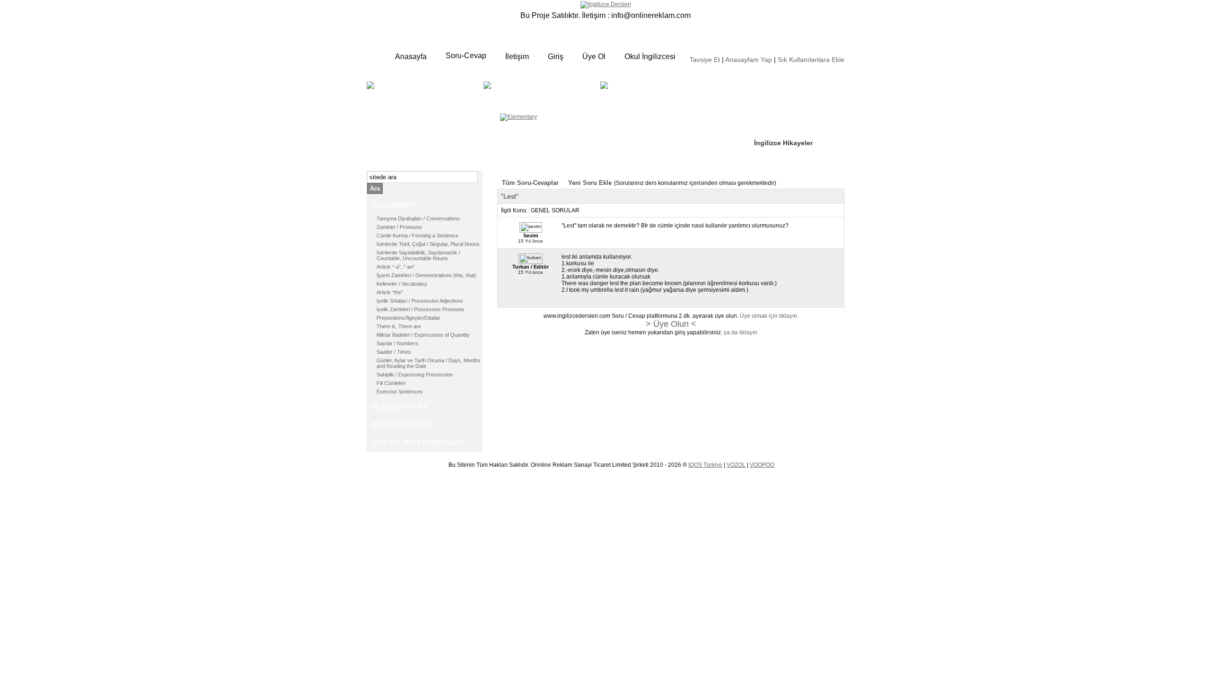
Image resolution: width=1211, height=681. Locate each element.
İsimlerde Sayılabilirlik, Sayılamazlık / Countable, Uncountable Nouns (418, 255)
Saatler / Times (394, 352)
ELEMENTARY (556, 92)
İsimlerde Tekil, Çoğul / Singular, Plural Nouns (428, 244)
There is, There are (399, 326)
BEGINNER (423, 92)
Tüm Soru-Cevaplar (530, 182)
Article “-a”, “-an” (396, 267)
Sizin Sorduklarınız (784, 85)
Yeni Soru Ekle (590, 182)
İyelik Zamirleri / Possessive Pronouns (421, 309)
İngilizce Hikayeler (783, 143)
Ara (375, 188)
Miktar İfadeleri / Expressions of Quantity (423, 335)
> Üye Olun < (671, 324)
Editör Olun (772, 114)
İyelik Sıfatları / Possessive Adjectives (420, 301)
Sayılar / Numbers (397, 343)
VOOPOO (762, 465)
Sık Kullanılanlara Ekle (811, 59)
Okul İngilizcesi (650, 56)
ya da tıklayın (740, 332)
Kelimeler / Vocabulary (402, 284)
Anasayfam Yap (748, 59)
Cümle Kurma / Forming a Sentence (417, 235)
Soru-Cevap (466, 56)
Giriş (555, 56)
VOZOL (736, 465)
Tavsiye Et (705, 59)
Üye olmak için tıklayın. (769, 316)
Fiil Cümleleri (391, 383)
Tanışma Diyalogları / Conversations (418, 218)
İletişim (517, 56)
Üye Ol (594, 56)
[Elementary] (518, 117)
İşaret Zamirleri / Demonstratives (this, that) (426, 275)
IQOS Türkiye (705, 465)
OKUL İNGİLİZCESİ (635, 97)
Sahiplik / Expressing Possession (415, 374)
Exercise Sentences (400, 391)
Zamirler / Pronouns (399, 227)
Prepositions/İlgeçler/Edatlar (408, 318)
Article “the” (390, 292)
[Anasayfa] (605, 4)
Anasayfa (411, 56)
